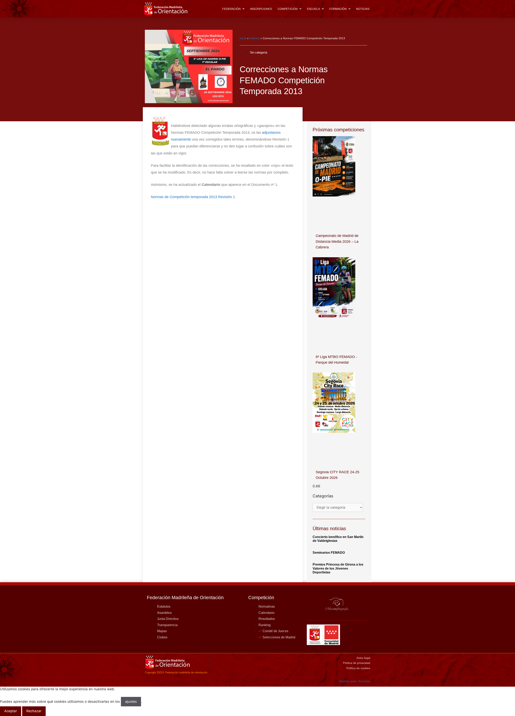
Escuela (313, 8)
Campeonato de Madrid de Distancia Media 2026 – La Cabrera (337, 241)
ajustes (131, 702)
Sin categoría (258, 52)
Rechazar (33, 711)
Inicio (243, 38)
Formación (338, 8)
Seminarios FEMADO (329, 552)
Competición (288, 8)
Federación (231, 8)
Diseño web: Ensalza (354, 681)
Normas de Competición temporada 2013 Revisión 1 (193, 197)
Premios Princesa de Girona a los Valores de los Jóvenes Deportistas (338, 568)
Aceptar (10, 711)
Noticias (362, 8)
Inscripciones (261, 8)
